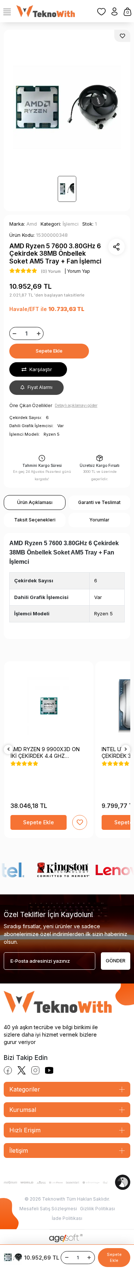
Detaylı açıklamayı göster (76, 405)
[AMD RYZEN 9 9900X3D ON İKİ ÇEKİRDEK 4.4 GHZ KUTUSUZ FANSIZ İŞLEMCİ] (48, 706)
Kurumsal (22, 1109)
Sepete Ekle (49, 351)
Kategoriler (24, 1089)
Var (98, 597)
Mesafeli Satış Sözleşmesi (48, 1208)
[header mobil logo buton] (45, 11)
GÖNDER (115, 960)
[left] (8, 749)
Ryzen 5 (103, 613)
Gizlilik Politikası (97, 1208)
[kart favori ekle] (79, 822)
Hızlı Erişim (25, 1130)
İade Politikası (67, 1218)
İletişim (18, 1150)
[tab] (35, 502)
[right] (125, 749)
